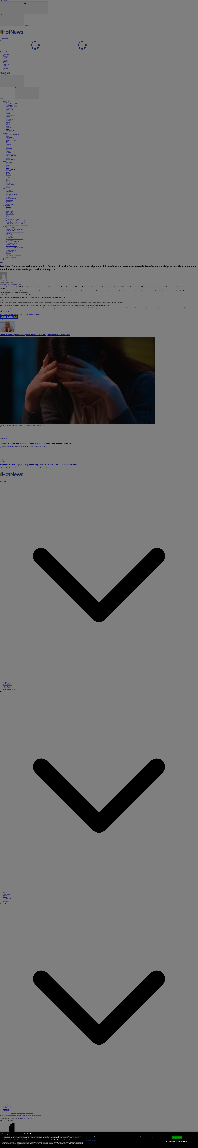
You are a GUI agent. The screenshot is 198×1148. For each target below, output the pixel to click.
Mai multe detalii (76, 1137)
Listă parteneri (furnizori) (91, 1140)
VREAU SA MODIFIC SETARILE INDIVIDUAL (176, 1141)
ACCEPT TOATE (177, 1137)
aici (52, 1142)
